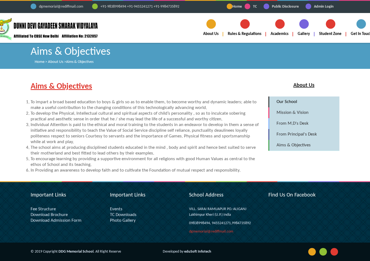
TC (255, 7)
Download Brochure (49, 214)
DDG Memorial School (76, 252)
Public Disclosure (285, 7)
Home (237, 7)
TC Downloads (123, 214)
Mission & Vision (293, 112)
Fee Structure (43, 209)
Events (116, 209)
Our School (287, 101)
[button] (211, 28)
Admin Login (324, 7)
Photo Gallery (123, 220)
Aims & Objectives (294, 145)
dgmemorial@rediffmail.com (61, 7)
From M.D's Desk (293, 123)
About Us (55, 62)
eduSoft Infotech (197, 252)
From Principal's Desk (297, 134)
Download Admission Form (56, 220)
